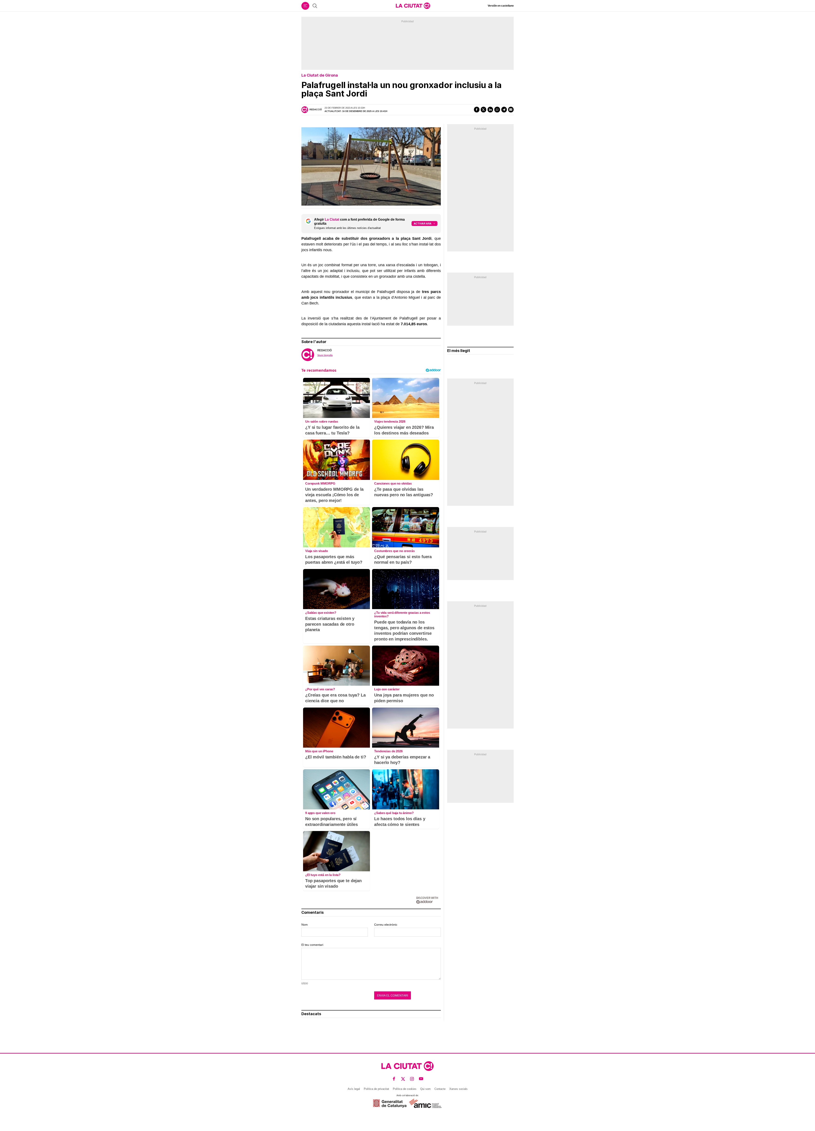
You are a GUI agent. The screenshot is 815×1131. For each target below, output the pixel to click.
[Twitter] (483, 109)
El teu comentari (312, 944)
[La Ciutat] (413, 6)
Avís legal (354, 1088)
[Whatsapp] (497, 109)
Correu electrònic (385, 924)
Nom (304, 924)
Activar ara (422, 223)
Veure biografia (325, 355)
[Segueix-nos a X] (403, 1079)
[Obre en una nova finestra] (389, 1103)
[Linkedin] (490, 109)
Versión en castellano (501, 5)
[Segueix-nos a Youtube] (421, 1079)
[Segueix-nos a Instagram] (412, 1079)
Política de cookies (404, 1088)
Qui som (425, 1088)
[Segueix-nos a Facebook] (394, 1079)
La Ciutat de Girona (319, 75)
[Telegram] (504, 109)
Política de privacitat (376, 1088)
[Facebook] (476, 109)
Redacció (315, 109)
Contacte (439, 1088)
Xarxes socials (458, 1088)
